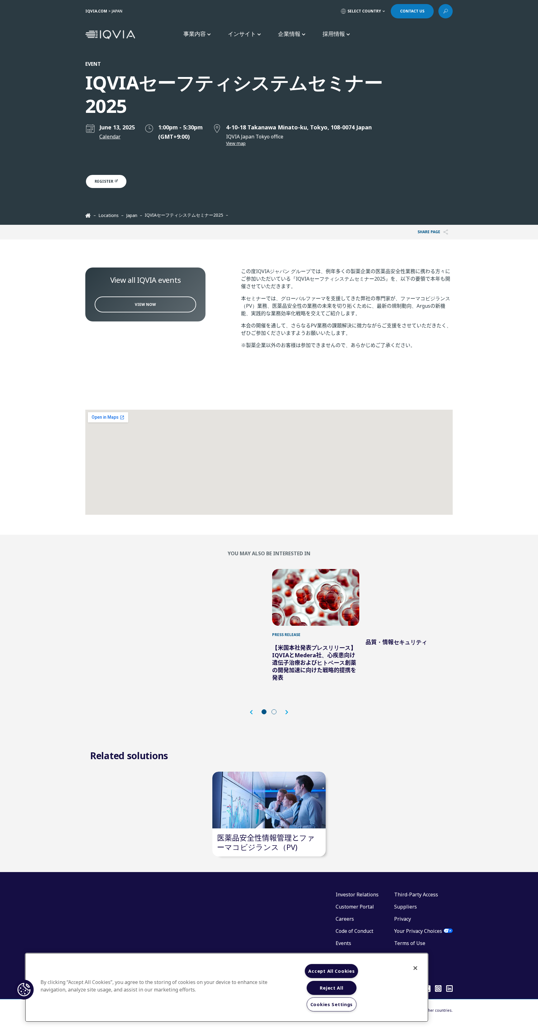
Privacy (402, 918)
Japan (131, 215)
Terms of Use (409, 943)
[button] (254, 712)
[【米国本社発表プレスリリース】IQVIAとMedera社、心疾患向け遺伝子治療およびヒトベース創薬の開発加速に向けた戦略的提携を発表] (315, 597)
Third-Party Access (416, 894)
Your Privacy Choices (418, 931)
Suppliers (405, 906)
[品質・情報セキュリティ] (409, 597)
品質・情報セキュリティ (396, 642)
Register (104, 181)
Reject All (331, 988)
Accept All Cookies (331, 971)
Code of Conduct (354, 931)
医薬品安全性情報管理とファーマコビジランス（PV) (266, 842)
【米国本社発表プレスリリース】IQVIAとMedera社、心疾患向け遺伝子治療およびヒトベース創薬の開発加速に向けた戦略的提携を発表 (314, 662)
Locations (108, 215)
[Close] (415, 968)
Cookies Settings (331, 1004)
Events (343, 943)
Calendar (109, 136)
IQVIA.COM (96, 11)
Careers (345, 918)
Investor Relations (357, 894)
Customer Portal (355, 906)
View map (236, 143)
